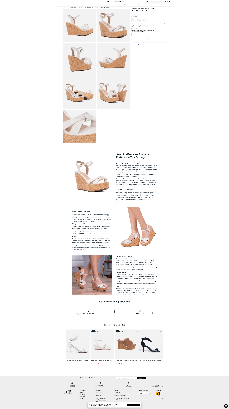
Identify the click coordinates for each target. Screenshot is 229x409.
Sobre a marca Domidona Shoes (101, 401)
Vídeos (144, 4)
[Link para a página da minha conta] (167, 1)
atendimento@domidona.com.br (120, 395)
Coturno (110, 4)
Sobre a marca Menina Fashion (100, 399)
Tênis (115, 4)
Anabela (80, 7)
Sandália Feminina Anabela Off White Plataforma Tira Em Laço (96, 7)
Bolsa (132, 4)
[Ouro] (158, 394)
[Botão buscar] (147, 2)
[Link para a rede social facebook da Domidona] (80, 394)
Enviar (132, 35)
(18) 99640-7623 (117, 392)
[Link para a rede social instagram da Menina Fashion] (83, 398)
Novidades (85, 4)
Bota (105, 4)
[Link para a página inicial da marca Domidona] (109, 1)
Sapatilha (126, 4)
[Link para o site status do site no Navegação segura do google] (164, 399)
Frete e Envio (98, 395)
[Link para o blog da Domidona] (85, 394)
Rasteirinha (99, 4)
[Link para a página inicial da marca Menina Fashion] (119, 2)
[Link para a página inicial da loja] (68, 398)
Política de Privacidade (100, 394)
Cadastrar (141, 378)
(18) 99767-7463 (117, 394)
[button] (152, 313)
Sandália (92, 4)
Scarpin (120, 4)
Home (65, 7)
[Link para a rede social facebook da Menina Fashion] (80, 398)
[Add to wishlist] (165, 8)
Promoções (138, 4)
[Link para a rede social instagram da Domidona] (83, 394)
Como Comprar (99, 392)
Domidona (70, 7)
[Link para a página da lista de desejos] (165, 2)
